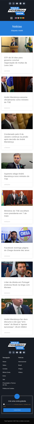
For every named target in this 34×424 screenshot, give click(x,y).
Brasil (20, 365)
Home (4, 361)
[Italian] (18, 18)
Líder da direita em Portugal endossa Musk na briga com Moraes (17, 284)
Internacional (22, 361)
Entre (4, 376)
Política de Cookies (8, 388)
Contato (5, 368)
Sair (4, 379)
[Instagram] (10, 3)
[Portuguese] (21, 18)
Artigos (20, 368)
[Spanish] (23, 18)
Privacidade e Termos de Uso (9, 384)
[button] (11, 18)
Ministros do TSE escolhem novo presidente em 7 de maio (16, 213)
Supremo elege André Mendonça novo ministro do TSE (16, 176)
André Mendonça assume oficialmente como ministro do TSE (16, 99)
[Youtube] (17, 3)
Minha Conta (6, 372)
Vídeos (20, 372)
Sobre (4, 365)
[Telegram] (20, 3)
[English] (16, 18)
